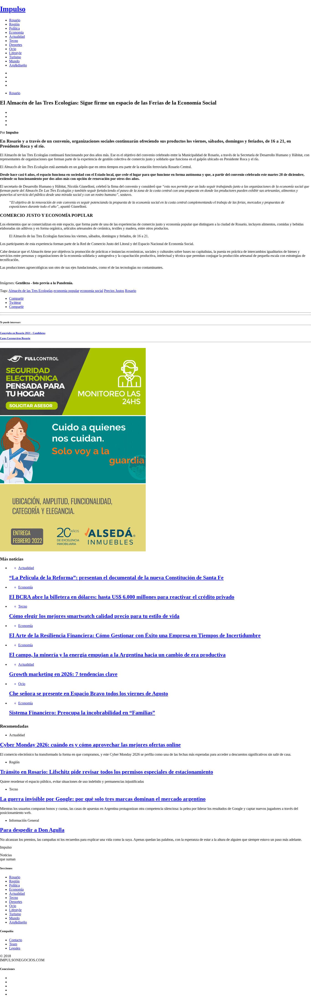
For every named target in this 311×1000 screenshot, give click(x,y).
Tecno (13, 41)
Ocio (12, 49)
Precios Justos (114, 291)
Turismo (15, 57)
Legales (14, 948)
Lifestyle (15, 53)
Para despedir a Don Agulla (32, 830)
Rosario (14, 20)
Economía (16, 32)
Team (13, 944)
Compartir (16, 298)
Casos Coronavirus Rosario (15, 338)
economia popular (66, 291)
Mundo (14, 61)
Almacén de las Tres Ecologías (30, 291)
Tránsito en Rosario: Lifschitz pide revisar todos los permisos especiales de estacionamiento (106, 772)
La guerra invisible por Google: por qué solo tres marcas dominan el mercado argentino (103, 799)
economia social (91, 291)
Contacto (15, 940)
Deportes (15, 45)
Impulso (12, 9)
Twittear (15, 302)
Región (14, 24)
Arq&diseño (18, 65)
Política (14, 28)
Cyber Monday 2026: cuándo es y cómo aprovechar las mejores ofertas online (90, 745)
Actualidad (17, 36)
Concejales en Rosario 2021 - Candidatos (22, 333)
